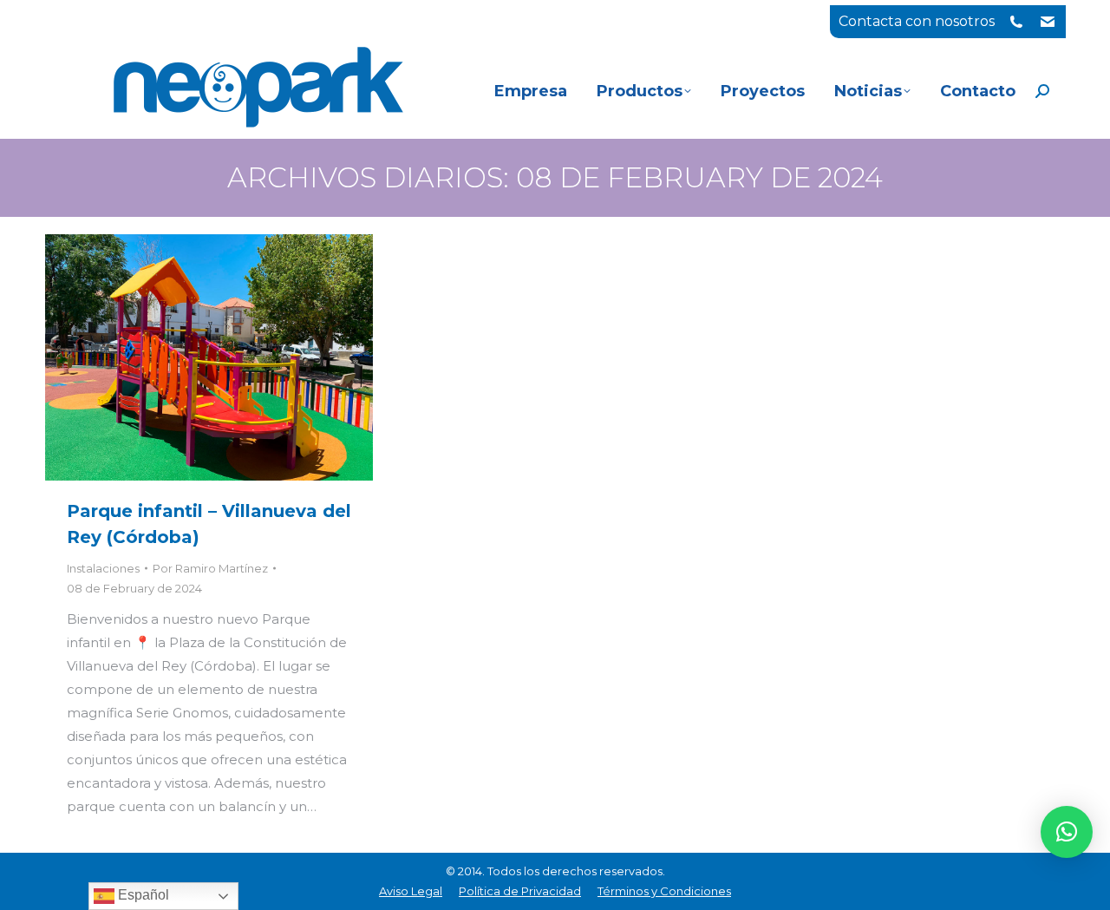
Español (141, 894)
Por (210, 568)
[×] (1067, 832)
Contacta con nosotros (917, 21)
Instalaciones (103, 568)
